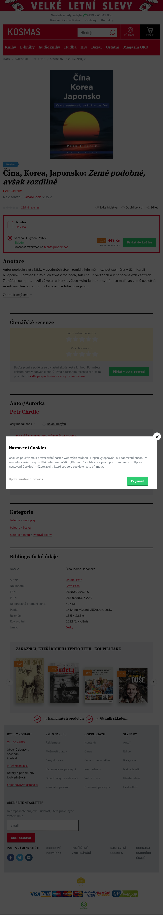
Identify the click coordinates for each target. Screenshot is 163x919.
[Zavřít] (157, 436)
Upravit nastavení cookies (26, 479)
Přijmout (137, 481)
